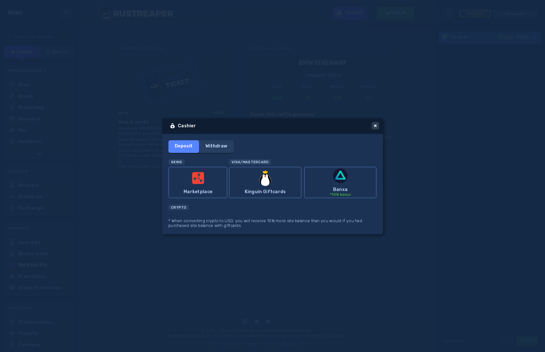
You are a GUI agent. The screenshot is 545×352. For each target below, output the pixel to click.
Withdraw (216, 146)
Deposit (184, 146)
